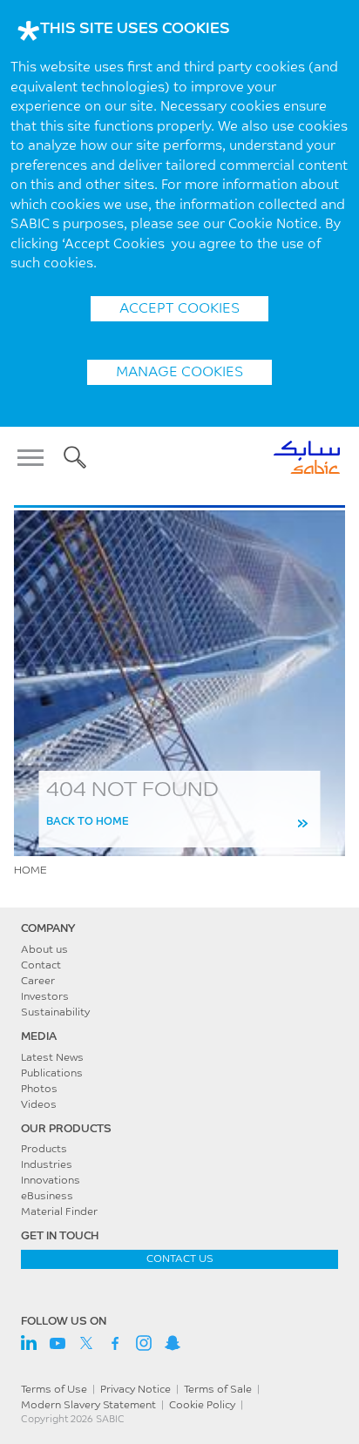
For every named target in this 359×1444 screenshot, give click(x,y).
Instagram (144, 1343)
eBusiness (47, 1196)
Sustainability (55, 1013)
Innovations (50, 1181)
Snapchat (172, 1343)
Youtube (57, 1343)
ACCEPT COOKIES (179, 309)
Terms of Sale (218, 1390)
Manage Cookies (179, 373)
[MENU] (35, 457)
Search (75, 457)
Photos (39, 1089)
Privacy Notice (135, 1390)
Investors (45, 997)
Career (38, 981)
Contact (41, 966)
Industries (46, 1165)
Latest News (52, 1058)
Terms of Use (54, 1390)
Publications (52, 1074)
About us (44, 950)
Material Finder (59, 1212)
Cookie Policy (202, 1405)
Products (44, 1149)
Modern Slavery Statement (88, 1405)
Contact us (179, 1259)
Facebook (115, 1343)
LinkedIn (29, 1343)
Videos (39, 1105)
